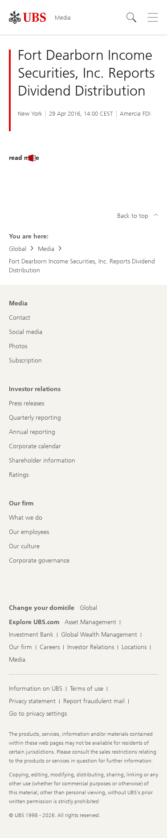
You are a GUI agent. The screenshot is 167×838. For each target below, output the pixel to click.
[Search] (131, 17)
